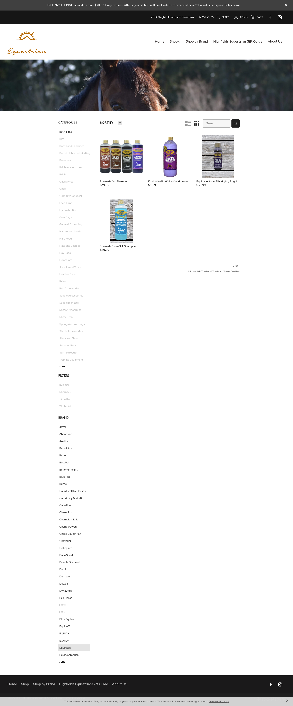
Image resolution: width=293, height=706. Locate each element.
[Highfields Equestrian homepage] (35, 41)
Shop (174, 41)
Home (159, 41)
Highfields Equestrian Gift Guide (237, 41)
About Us (275, 41)
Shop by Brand (197, 41)
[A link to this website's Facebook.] (270, 17)
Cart (259, 17)
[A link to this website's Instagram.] (280, 17)
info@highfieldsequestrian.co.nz (172, 17)
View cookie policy (219, 701)
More (62, 366)
